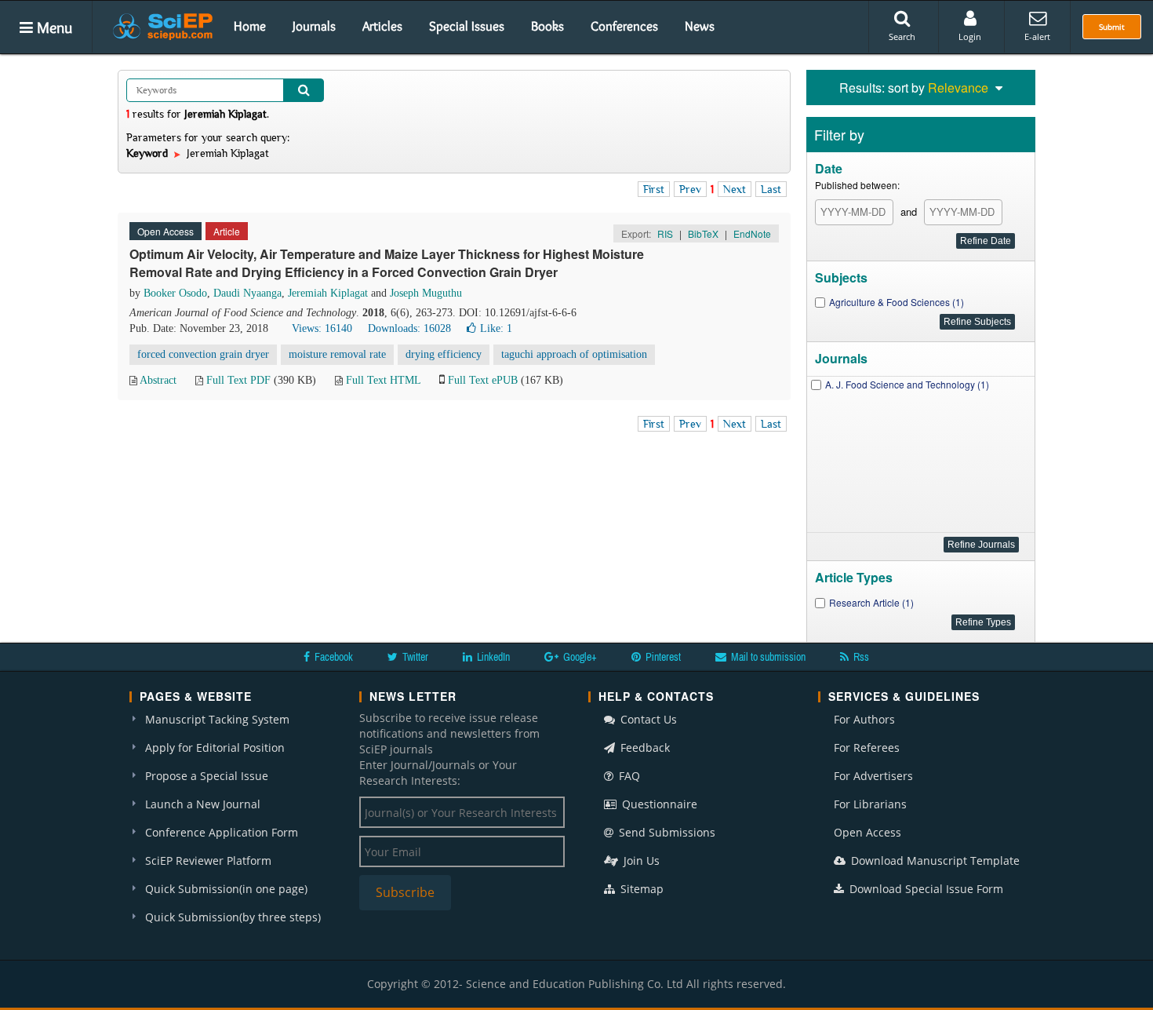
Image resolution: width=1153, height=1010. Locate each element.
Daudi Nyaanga (247, 293)
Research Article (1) (871, 602)
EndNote (752, 233)
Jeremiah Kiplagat (328, 293)
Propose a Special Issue (206, 775)
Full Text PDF (238, 380)
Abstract (158, 380)
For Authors (864, 719)
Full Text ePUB (483, 380)
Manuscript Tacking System (217, 719)
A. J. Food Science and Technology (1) (907, 384)
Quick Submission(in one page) (226, 888)
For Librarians (870, 804)
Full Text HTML (383, 380)
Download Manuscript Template (934, 860)
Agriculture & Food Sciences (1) (896, 301)
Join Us (640, 860)
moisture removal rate (337, 354)
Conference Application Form (221, 832)
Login (969, 36)
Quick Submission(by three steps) (233, 917)
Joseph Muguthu (426, 293)
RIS (665, 233)
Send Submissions (665, 832)
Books (547, 26)
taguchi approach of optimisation (574, 354)
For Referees (867, 747)
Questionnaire (658, 804)
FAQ (628, 775)
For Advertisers (873, 775)
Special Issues (466, 26)
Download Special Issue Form (924, 888)
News (700, 26)
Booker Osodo (175, 293)
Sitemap (640, 888)
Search (902, 36)
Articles (382, 26)
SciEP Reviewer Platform (208, 860)
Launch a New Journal (202, 804)
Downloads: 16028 (409, 328)
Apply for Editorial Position (215, 747)
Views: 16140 (322, 328)
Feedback (643, 747)
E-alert (1037, 36)
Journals (314, 26)
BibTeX (703, 233)
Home (250, 26)
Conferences (624, 26)
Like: (496, 328)
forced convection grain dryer (203, 354)
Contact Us (647, 719)
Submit (1112, 26)
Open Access (867, 832)
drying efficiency (444, 354)
